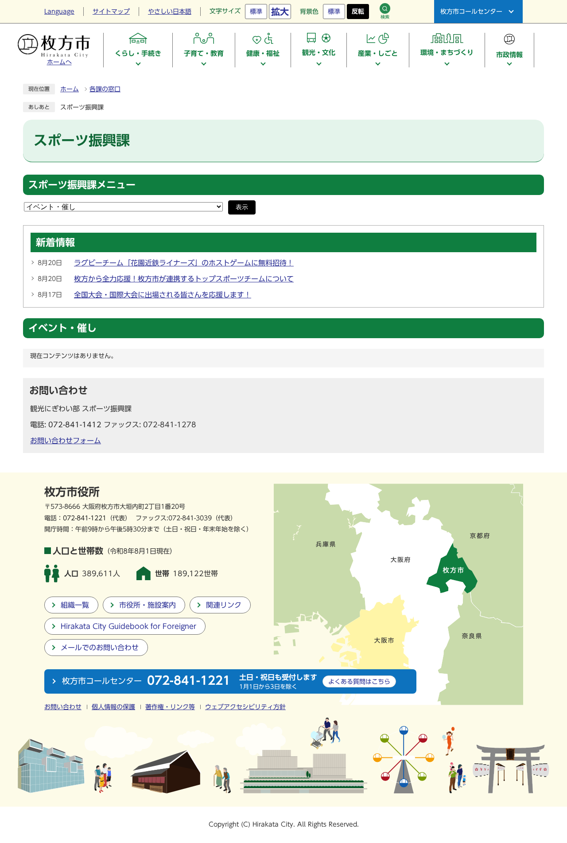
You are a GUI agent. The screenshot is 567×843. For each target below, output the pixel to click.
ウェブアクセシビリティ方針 (245, 707)
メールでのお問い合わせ (100, 647)
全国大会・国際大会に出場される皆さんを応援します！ (162, 294)
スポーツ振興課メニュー (82, 185)
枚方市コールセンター (471, 11)
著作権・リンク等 (170, 707)
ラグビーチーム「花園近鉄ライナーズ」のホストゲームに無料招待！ (184, 262)
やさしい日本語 (169, 11)
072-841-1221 (84, 518)
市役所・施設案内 (147, 605)
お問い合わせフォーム (65, 440)
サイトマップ (111, 11)
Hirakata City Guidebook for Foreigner (128, 626)
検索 (385, 17)
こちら (359, 681)
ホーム (69, 89)
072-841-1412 (74, 424)
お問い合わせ (63, 707)
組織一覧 (75, 605)
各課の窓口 (104, 89)
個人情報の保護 (113, 707)
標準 (256, 11)
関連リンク (223, 605)
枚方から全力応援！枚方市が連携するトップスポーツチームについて (184, 278)
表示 (242, 207)
